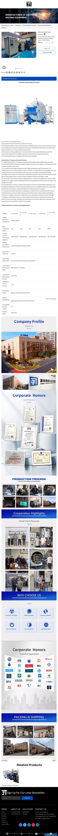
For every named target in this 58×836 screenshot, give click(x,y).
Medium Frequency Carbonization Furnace (10, 785)
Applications (26, 812)
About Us (4, 818)
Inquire (46, 48)
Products (4, 814)
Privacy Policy (5, 824)
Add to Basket (46, 52)
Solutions (4, 816)
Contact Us (4, 822)
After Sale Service (15, 814)
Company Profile (15, 812)
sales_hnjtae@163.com (44, 818)
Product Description (10, 78)
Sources (4, 820)
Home (3, 812)
